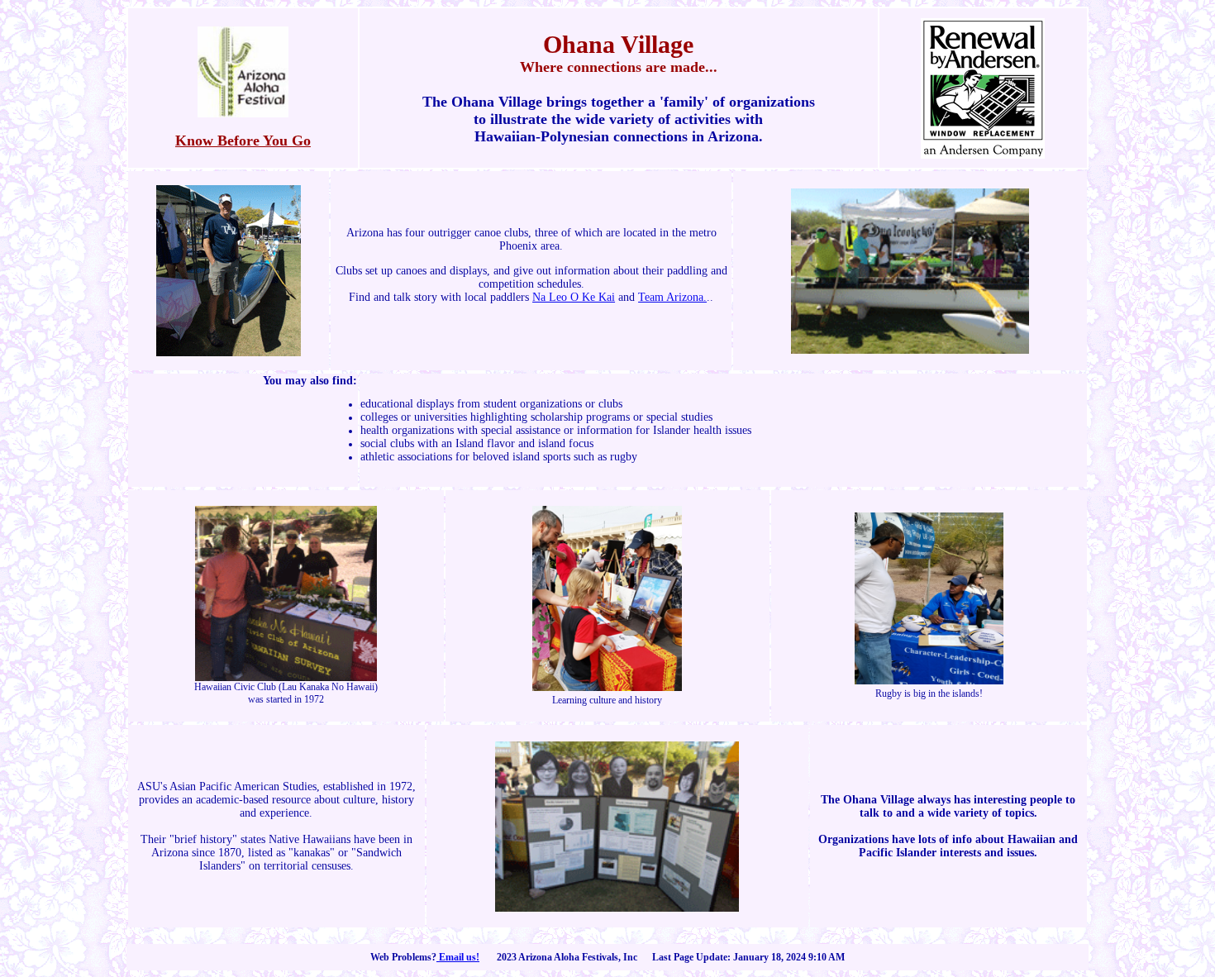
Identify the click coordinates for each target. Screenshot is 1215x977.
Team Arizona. (672, 297)
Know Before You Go (243, 140)
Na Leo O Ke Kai (573, 297)
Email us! (457, 957)
